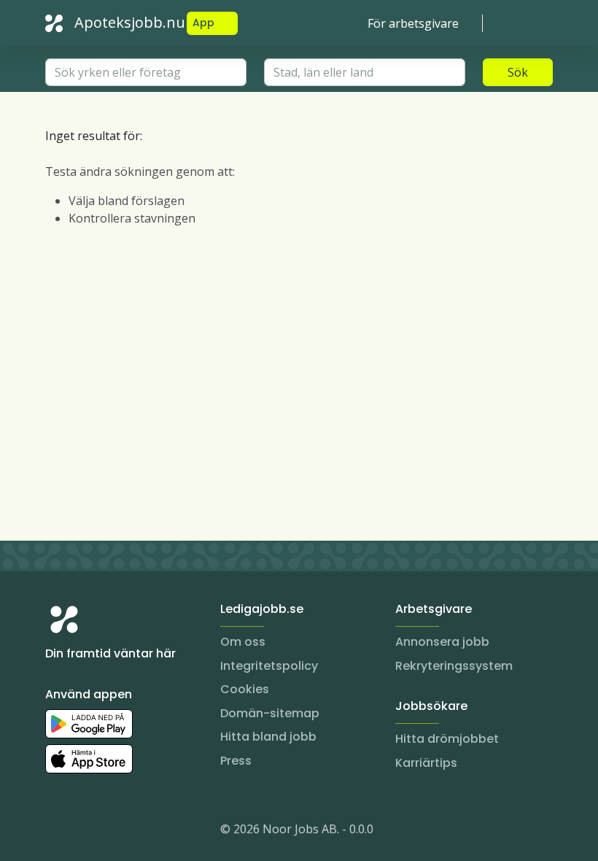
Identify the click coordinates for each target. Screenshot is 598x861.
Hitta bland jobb (268, 736)
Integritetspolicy (269, 665)
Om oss (242, 641)
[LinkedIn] (86, 831)
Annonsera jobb (442, 641)
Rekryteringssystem (454, 665)
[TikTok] (144, 831)
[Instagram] (57, 831)
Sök (518, 72)
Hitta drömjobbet (447, 738)
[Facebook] (115, 831)
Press (236, 760)
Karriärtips (426, 762)
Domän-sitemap (269, 713)
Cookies (244, 689)
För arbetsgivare (413, 23)
